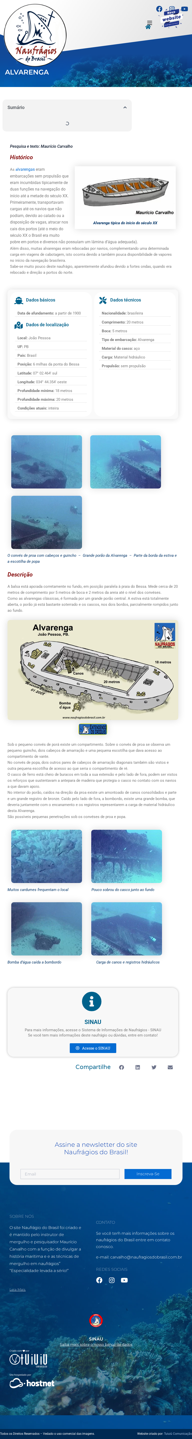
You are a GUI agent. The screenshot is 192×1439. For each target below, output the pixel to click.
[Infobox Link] (96, 1328)
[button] (149, 23)
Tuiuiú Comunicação (178, 1434)
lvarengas (26, 169)
